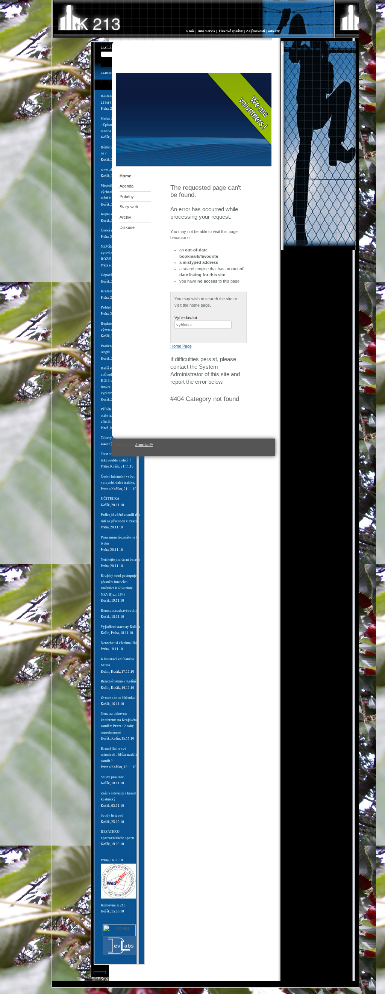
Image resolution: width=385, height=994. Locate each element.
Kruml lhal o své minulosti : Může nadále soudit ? (119, 755)
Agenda (126, 186)
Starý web (129, 206)
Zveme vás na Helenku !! (119, 697)
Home (125, 176)
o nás (190, 31)
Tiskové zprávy (230, 31)
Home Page (181, 346)
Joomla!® (144, 444)
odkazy (274, 31)
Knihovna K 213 (113, 905)
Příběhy (127, 196)
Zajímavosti (255, 31)
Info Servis (206, 31)
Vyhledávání (185, 317)
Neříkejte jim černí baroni (120, 559)
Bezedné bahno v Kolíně (118, 681)
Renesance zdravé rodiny (119, 611)
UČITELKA (110, 499)
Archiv (125, 217)
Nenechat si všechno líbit (119, 643)
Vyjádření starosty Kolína (120, 627)
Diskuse (127, 227)
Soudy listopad (112, 815)
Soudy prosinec (112, 777)
